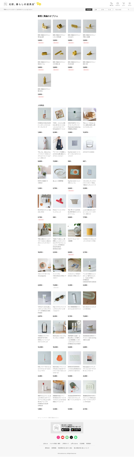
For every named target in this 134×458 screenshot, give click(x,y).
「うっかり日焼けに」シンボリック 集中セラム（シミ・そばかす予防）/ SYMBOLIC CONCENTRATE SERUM (89, 277)
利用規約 (88, 443)
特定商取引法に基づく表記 (65, 448)
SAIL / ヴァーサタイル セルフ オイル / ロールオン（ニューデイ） (44, 368)
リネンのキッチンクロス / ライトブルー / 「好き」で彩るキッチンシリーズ (89, 183)
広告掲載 (82, 443)
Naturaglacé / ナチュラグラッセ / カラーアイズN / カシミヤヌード (89, 368)
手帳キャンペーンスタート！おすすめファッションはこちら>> (18, 9)
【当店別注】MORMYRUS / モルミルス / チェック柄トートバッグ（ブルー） (74, 397)
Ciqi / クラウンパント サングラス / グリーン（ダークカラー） (59, 309)
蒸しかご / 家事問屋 (58, 181)
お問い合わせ (74, 443)
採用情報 (54, 448)
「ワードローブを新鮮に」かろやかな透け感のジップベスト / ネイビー (59, 154)
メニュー (129, 5)
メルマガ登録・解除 (55, 443)
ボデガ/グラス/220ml (88, 152)
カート (123, 5)
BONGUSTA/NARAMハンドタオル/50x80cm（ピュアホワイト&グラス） (74, 368)
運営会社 (47, 448)
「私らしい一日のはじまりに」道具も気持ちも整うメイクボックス (89, 125)
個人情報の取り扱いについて (81, 448)
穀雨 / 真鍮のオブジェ (54, 417)
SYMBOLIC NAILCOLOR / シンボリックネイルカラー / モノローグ (44, 125)
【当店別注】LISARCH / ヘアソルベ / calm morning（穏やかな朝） (89, 337)
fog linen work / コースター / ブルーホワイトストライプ (74, 154)
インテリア (44, 417)
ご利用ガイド (65, 443)
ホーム (39, 417)
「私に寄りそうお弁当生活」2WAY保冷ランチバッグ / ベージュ (74, 212)
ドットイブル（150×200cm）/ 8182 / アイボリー (59, 276)
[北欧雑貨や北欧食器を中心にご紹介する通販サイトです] (21, 4)
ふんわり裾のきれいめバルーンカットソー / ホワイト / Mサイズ (89, 212)
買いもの (111, 5)
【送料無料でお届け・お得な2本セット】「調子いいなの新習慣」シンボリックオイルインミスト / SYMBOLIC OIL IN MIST (74, 339)
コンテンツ (118, 5)
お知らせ (45, 443)
